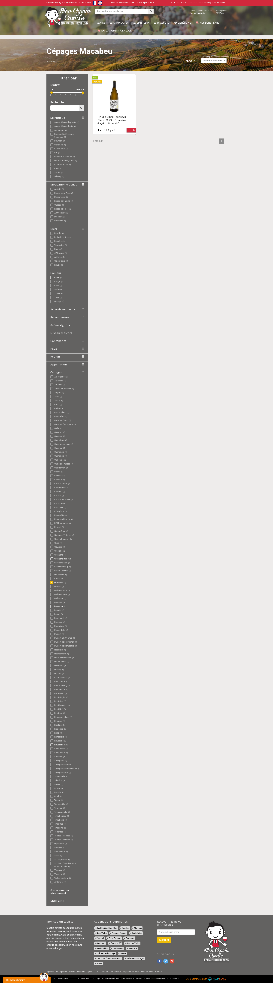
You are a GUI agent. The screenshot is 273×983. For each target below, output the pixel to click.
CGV (96, 972)
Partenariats (115, 972)
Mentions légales (84, 972)
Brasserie (162, 22)
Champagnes (120, 22)
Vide (221, 12)
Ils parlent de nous (131, 972)
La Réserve (184, 22)
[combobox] (214, 60)
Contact (158, 972)
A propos (50, 972)
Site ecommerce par (196, 978)
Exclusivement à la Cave (116, 30)
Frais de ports (147, 972)
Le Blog (207, 3)
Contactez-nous (219, 3)
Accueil (51, 61)
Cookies (104, 972)
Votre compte (201, 12)
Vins (102, 22)
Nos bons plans (209, 22)
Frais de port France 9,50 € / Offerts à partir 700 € (132, 3)
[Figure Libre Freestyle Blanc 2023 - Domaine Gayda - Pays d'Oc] (114, 104)
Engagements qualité (65, 972)
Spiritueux (142, 22)
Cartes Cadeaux (196, 3)
